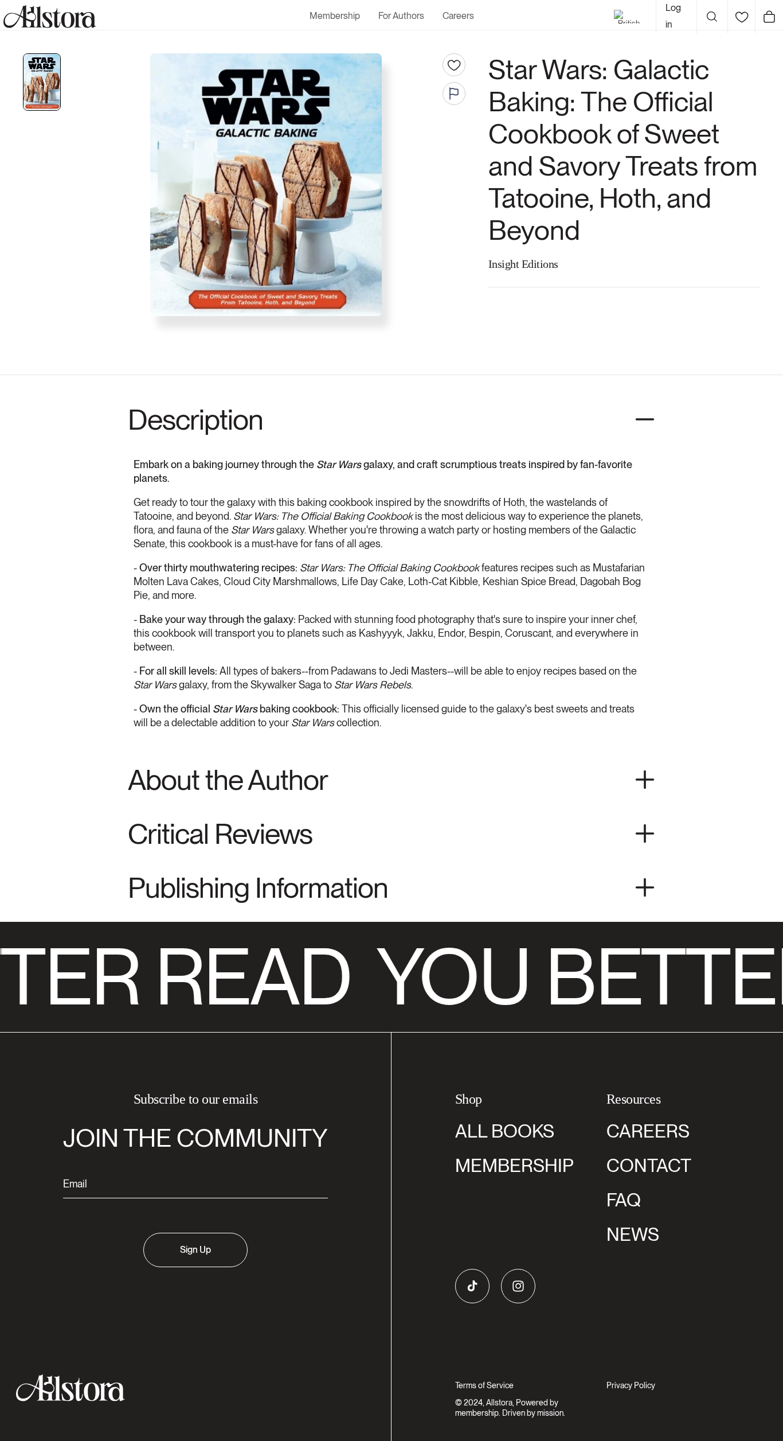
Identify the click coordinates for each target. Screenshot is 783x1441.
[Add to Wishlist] (454, 64)
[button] (711, 16)
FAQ (623, 1200)
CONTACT (648, 1165)
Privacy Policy (630, 1385)
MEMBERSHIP (514, 1165)
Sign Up (195, 1249)
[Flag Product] (454, 93)
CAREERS (648, 1131)
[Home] (48, 16)
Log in (673, 16)
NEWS (632, 1234)
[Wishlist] (741, 16)
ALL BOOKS (504, 1131)
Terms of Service (484, 1385)
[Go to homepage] (188, 1387)
